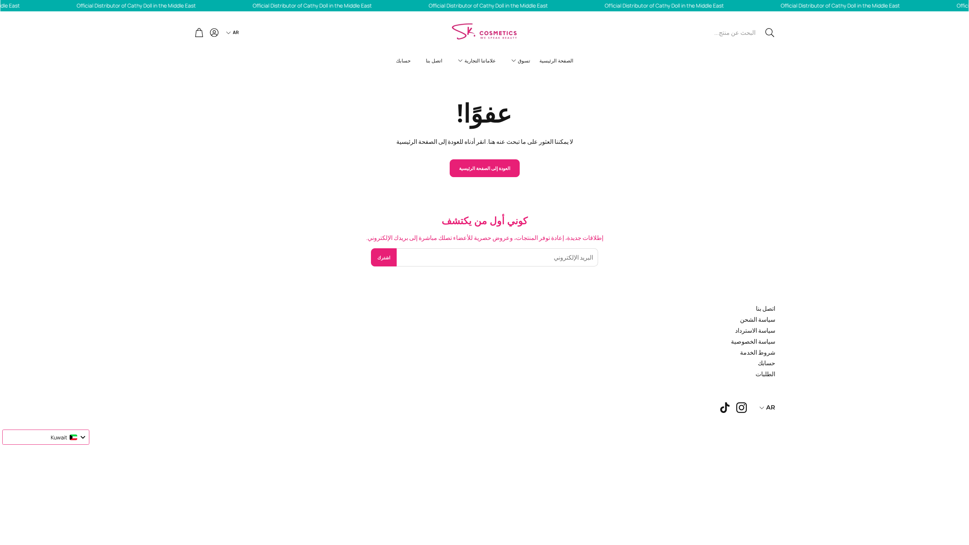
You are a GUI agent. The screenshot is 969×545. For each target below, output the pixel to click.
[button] (724, 32)
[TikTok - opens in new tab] (725, 407)
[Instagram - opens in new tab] (741, 407)
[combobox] (45, 437)
